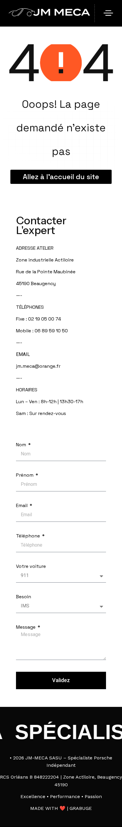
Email (22, 505)
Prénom (25, 475)
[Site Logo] (49, 15)
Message (26, 627)
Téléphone (28, 536)
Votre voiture (31, 566)
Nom (21, 444)
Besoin (23, 596)
